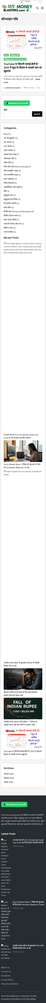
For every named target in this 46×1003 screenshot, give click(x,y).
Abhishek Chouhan (13, 87)
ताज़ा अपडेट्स (9, 178)
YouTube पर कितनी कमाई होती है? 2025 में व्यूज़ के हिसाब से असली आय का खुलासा (23, 67)
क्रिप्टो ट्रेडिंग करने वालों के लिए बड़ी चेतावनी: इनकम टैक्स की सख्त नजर (21, 694)
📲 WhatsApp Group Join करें (17, 103)
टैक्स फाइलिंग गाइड (11, 170)
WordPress (17, 998)
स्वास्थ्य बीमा (8, 231)
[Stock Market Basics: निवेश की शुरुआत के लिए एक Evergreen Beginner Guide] (6, 902)
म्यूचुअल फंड (8, 195)
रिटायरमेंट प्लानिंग (10, 203)
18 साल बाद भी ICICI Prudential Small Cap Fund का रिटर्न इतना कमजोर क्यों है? (21, 436)
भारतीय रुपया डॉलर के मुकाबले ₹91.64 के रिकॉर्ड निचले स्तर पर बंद (28, 947)
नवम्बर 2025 (8, 782)
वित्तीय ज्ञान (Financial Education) (15, 59)
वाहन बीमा (7, 207)
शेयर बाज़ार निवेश (10, 219)
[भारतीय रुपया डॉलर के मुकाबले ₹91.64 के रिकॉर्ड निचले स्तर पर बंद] (6, 945)
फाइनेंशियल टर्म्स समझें (12, 186)
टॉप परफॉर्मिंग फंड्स (11, 174)
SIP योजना (8, 142)
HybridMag (31, 998)
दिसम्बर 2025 (9, 777)
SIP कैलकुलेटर (9, 137)
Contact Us (6, 971)
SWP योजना (8, 150)
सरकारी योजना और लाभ (12, 223)
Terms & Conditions (10, 983)
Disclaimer (5, 975)
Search (37, 114)
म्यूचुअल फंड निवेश (10, 199)
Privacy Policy (7, 979)
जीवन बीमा (7, 162)
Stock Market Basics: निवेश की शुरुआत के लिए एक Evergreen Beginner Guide (22, 466)
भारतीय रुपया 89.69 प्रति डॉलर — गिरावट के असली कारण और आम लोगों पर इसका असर (20, 723)
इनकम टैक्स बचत (10, 154)
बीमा (5, 191)
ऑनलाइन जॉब (15, 55)
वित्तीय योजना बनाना (11, 215)
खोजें (5, 109)
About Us (5, 967)
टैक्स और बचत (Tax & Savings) (16, 166)
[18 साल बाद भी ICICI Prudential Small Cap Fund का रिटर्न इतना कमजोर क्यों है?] (6, 840)
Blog (6, 55)
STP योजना (8, 146)
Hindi (27, 1)
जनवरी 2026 (8, 773)
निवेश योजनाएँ (9, 182)
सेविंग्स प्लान (8, 227)
